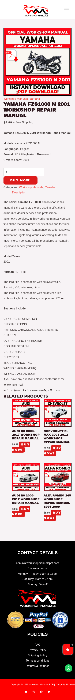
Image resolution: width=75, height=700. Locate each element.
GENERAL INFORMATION (20, 318)
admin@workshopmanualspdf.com (37, 563)
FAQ (37, 644)
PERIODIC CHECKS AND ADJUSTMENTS (30, 329)
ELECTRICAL (12, 357)
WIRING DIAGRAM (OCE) (19, 373)
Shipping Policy (37, 655)
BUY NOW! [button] (21, 447)
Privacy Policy (37, 649)
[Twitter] (49, 692)
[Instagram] (33, 692)
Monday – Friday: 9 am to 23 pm (37, 573)
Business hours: (37, 568)
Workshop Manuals (15, 98)
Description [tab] (19, 192)
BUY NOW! (20, 180)
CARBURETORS (14, 351)
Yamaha (34, 98)
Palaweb (70, 684)
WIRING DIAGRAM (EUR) (19, 368)
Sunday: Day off (37, 584)
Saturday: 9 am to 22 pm (37, 578)
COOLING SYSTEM (16, 346)
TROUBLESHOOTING (17, 362)
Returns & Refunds (37, 665)
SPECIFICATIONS (15, 324)
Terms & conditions (37, 660)
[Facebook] (41, 692)
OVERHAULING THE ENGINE (22, 340)
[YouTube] (26, 692)
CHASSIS (9, 335)
